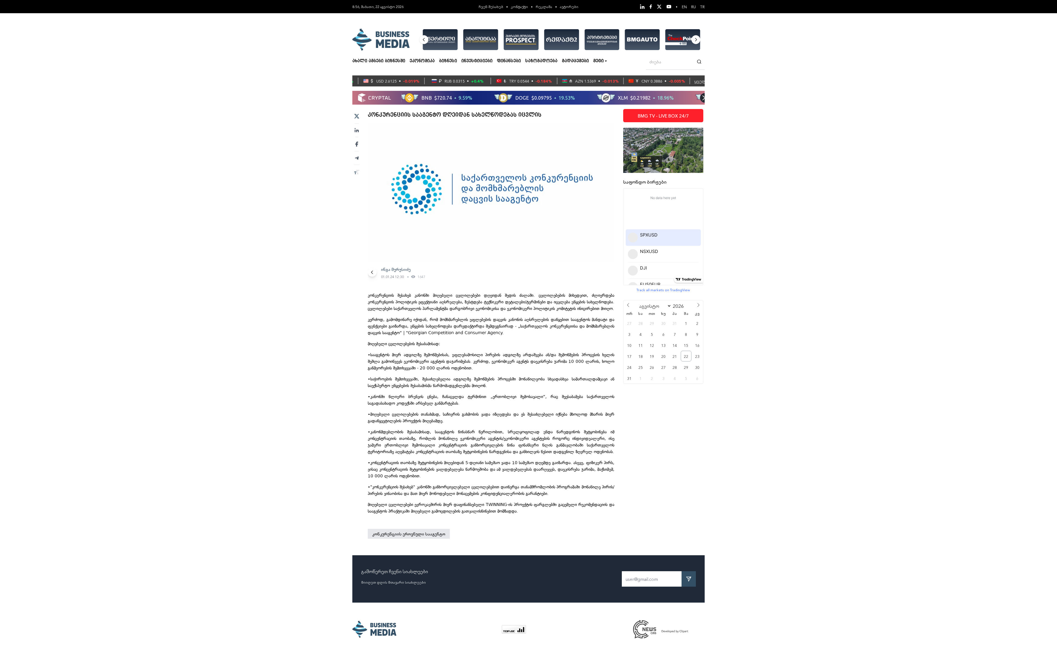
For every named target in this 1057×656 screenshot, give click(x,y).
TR (702, 6)
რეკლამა (544, 6)
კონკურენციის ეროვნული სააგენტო (408, 534)
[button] (423, 39)
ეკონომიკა (422, 61)
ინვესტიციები (476, 61)
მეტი (598, 61)
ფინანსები (509, 61)
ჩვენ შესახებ (491, 6)
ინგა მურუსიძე (396, 269)
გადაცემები (575, 61)
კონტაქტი (519, 6)
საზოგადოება (541, 61)
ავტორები (569, 6)
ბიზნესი (448, 61)
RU (693, 6)
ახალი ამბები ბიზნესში (378, 61)
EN (684, 6)
